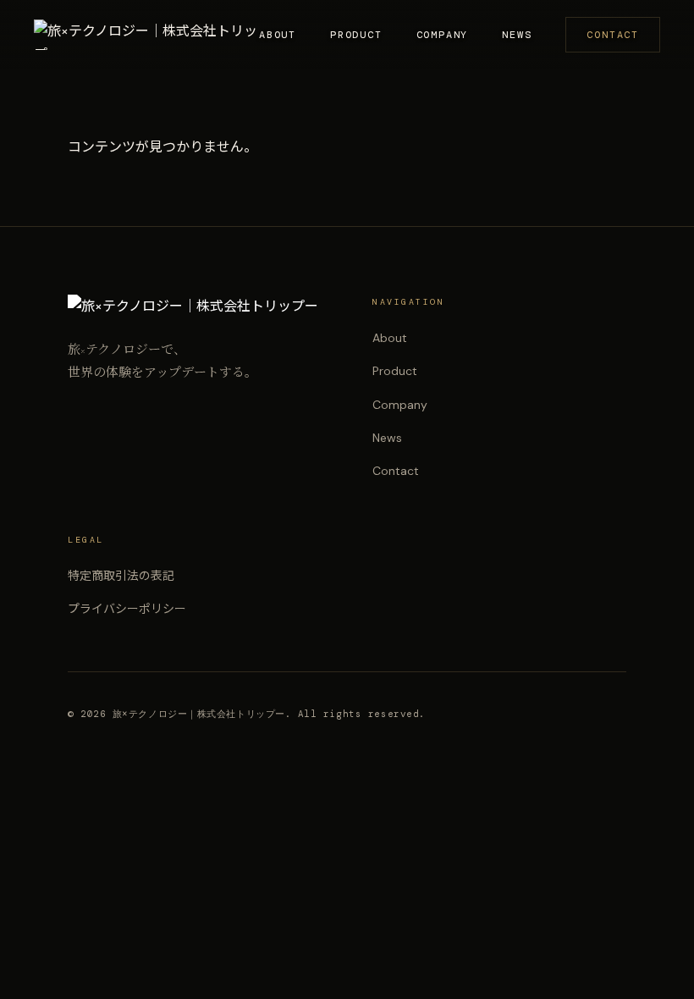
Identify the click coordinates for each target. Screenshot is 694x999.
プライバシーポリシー (127, 608)
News (517, 34)
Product (356, 34)
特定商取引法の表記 (121, 575)
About (277, 34)
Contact (613, 34)
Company (442, 34)
